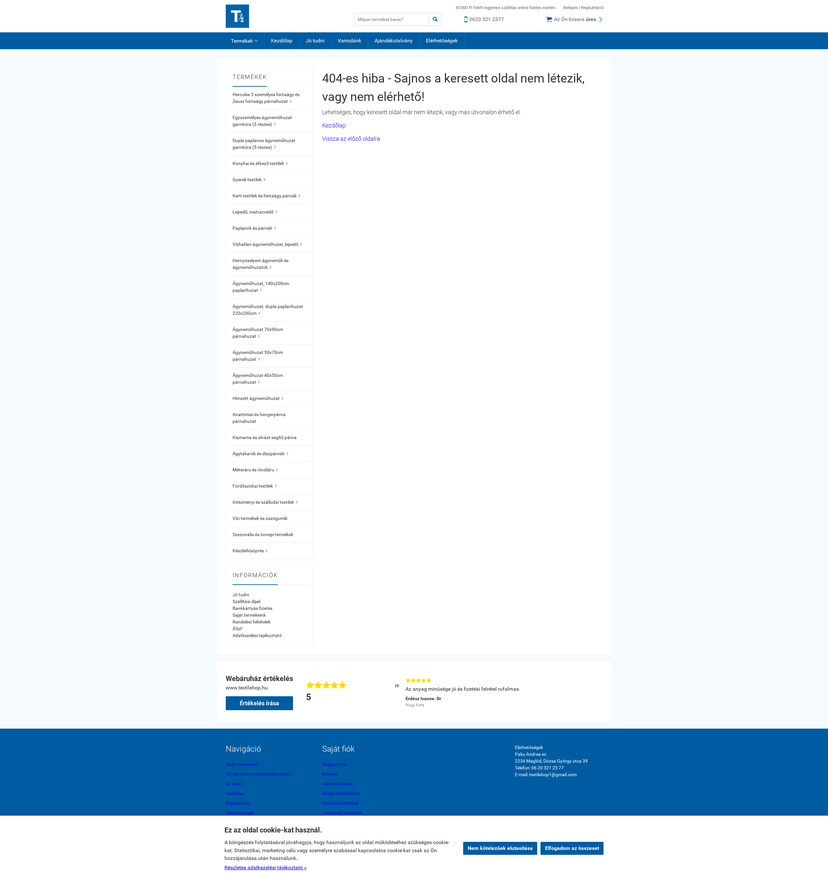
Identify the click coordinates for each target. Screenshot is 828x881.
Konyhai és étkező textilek (260, 163)
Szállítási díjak (247, 601)
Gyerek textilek (249, 179)
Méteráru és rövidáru (255, 469)
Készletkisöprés (250, 550)
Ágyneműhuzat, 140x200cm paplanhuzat (261, 287)
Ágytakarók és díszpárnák (260, 453)
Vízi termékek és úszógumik (260, 518)
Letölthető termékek (342, 812)
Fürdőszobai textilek (255, 486)
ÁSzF (238, 628)
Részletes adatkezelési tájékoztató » (265, 867)
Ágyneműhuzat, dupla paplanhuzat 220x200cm (268, 310)
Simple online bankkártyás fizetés (259, 773)
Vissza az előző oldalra (351, 138)
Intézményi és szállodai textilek (265, 502)
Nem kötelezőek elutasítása (500, 848)
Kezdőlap (281, 41)
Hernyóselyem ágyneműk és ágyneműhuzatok (261, 264)
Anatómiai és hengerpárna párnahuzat (259, 418)
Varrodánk (349, 41)
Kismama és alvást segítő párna (265, 437)
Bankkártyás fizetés (252, 608)
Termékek (244, 41)
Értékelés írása (259, 703)
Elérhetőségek (442, 41)
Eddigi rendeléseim (340, 793)
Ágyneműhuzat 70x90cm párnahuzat (258, 333)
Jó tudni (315, 41)
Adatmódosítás (337, 783)
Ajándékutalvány (394, 41)
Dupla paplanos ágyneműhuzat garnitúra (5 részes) (264, 144)
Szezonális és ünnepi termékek (263, 534)
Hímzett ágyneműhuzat (258, 398)
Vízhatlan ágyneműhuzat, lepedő (267, 244)
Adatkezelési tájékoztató (257, 635)
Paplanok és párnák (254, 228)
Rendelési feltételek (252, 621)
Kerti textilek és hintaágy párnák (266, 195)
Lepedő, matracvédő (255, 212)
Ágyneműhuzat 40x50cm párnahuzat (258, 379)
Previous (385, 691)
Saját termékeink (249, 615)
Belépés (570, 7)
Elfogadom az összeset (572, 848)
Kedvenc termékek (340, 803)
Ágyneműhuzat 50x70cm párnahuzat (258, 356)
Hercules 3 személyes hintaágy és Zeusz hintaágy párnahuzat (266, 98)
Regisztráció (592, 7)
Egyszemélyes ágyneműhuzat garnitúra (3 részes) (262, 121)
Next (599, 691)
